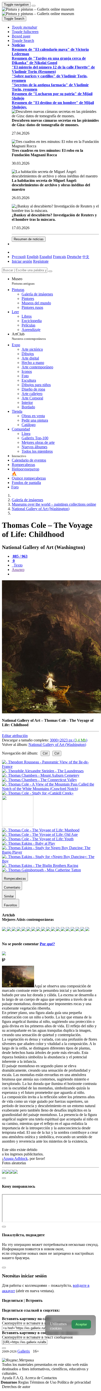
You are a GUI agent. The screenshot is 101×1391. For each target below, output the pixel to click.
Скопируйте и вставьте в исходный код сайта (40, 1323)
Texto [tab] (18, 565)
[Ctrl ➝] (40, 830)
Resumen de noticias (29, 239)
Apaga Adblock (15, 1158)
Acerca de (33, 1378)
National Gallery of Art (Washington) (57, 744)
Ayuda (7, 1378)
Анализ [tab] (18, 569)
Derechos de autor (16, 1387)
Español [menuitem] (45, 257)
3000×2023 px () (68, 740)
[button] (24, 27)
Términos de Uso (43, 1382)
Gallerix (23, 1351)
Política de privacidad (74, 1382)
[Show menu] (34, 5)
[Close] (50, 271)
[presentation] (55, 574)
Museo (23, 281)
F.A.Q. (19, 1378)
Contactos (49, 1378)
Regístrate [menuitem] (41, 261)
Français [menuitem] (59, 257)
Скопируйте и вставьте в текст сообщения (37, 1337)
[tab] (19, 556)
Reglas (24, 1382)
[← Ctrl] (38, 793)
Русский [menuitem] (19, 257)
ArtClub (29, 336)
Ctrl (45, 753)
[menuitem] (85, 257)
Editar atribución (15, 736)
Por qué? (47, 944)
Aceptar (81, 1324)
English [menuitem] (32, 257)
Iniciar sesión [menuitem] (22, 261)
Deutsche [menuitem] (74, 257)
